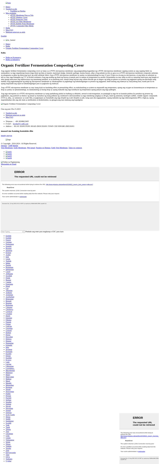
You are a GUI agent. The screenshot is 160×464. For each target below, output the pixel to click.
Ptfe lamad (31, 148)
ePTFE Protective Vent (18, 19)
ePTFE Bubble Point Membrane (22, 24)
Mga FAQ (9, 30)
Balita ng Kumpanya (13, 57)
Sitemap (4, 146)
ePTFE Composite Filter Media (21, 26)
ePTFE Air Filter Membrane (20, 22)
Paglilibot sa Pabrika (17, 11)
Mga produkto (11, 13)
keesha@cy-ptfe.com (20, 124)
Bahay (8, 7)
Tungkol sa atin (11, 9)
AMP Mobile (13, 146)
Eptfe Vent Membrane (59, 148)
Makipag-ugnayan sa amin (15, 32)
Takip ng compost (75, 148)
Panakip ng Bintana (43, 148)
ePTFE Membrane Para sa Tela (21, 15)
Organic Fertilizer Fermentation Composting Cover (24, 48)
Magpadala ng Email (8, 164)
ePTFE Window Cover (18, 17)
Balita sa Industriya (13, 60)
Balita (8, 28)
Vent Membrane (7, 148)
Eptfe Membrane (20, 148)
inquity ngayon (6, 136)
